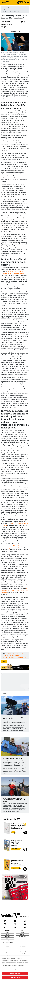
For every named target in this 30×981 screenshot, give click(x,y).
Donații (7, 938)
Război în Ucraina (8, 655)
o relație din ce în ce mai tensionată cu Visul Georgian (14, 590)
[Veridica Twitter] (25, 921)
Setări (15, 970)
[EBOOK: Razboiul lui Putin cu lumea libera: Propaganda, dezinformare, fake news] (15, 864)
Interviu (7, 950)
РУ (22, 2)
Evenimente (7, 934)
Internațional (22, 934)
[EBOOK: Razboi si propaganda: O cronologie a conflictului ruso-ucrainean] (15, 844)
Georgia (17, 655)
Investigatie (7, 955)
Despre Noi (7, 930)
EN (20, 2)
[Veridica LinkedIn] (5, 921)
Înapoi (4, 661)
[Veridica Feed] (25, 927)
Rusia (9, 653)
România (22, 932)
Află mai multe (21, 965)
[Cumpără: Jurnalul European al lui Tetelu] (15, 887)
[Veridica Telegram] (15, 927)
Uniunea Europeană (9, 657)
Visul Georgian (21, 657)
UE (22, 653)
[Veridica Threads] (15, 924)
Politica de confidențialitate (7, 942)
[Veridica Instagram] (5, 924)
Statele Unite (16, 653)
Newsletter (7, 936)
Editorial (9, 8)
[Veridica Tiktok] (5, 927)
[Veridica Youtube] (25, 924)
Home (4, 8)
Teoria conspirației (22, 951)
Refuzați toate (15, 973)
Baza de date (22, 953)
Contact (7, 932)
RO (18, 2)
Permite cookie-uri (15, 977)
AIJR (7, 940)
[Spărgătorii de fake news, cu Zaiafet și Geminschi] (15, 667)
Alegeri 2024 (7, 952)
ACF (7, 954)
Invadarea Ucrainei (22, 936)
